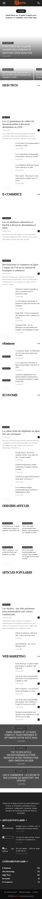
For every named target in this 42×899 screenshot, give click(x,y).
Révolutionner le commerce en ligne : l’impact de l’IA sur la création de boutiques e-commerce (20, 267)
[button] (4, 3)
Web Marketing (8, 43)
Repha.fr (16, 896)
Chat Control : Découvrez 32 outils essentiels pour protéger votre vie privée (26, 178)
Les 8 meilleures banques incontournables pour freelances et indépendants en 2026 (26, 490)
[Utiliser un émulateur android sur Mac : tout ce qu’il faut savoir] (8, 636)
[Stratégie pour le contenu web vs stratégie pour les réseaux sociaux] (8, 829)
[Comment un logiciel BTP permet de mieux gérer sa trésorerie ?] (8, 479)
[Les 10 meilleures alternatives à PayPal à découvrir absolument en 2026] (21, 210)
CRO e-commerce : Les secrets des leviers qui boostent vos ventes (10, 552)
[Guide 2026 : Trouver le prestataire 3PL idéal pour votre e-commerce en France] (8, 316)
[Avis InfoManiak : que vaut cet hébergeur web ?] (8, 647)
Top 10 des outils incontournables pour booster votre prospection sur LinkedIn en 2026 (26, 678)
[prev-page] (3, 187)
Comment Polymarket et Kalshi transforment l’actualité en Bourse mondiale (26, 467)
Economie (6, 427)
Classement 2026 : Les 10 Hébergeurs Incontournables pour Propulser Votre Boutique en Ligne (26, 327)
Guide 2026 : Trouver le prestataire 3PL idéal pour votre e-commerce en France (27, 315)
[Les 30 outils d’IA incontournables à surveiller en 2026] (8, 146)
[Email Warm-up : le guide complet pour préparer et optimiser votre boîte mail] (21, 40)
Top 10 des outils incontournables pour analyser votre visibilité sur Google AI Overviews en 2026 (30, 554)
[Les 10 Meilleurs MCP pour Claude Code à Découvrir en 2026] (8, 168)
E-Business (6, 356)
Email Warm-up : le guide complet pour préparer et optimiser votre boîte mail (11, 528)
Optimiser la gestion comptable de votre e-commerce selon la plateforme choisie (26, 291)
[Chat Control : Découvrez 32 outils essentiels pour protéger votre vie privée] (8, 179)
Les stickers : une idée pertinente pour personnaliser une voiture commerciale (18, 611)
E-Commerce (6, 218)
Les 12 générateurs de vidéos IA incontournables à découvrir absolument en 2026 (18, 124)
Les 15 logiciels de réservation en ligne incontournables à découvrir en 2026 (27, 365)
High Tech (6, 117)
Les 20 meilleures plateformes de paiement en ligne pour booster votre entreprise (27, 303)
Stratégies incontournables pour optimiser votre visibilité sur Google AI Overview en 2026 (27, 714)
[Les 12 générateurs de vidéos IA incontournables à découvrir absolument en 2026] (21, 105)
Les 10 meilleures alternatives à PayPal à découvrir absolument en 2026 (19, 225)
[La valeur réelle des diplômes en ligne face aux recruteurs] (21, 414)
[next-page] (7, 187)
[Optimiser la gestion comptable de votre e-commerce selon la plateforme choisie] (8, 292)
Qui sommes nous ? (10, 892)
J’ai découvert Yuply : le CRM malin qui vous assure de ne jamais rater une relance (27, 353)
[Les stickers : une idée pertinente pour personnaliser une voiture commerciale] (21, 592)
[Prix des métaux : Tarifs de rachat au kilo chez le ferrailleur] (8, 851)
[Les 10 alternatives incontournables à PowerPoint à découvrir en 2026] (8, 157)
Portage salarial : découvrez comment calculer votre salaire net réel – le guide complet (26, 455)
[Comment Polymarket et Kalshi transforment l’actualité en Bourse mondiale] (8, 467)
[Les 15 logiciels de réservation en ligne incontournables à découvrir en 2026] (8, 365)
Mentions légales (24, 892)
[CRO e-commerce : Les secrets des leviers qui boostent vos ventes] (11, 542)
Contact (35, 892)
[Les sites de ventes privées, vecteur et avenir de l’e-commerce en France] (7, 840)
